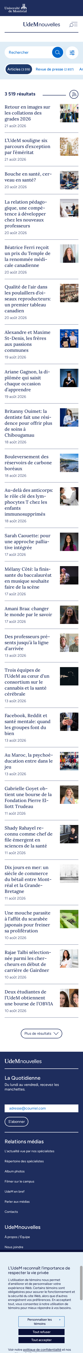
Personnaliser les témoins (44, 1322)
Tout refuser (41, 1332)
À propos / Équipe (17, 1237)
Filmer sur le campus (19, 1181)
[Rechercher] (57, 52)
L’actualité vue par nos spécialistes (29, 1151)
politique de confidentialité (42, 1350)
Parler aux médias (17, 1202)
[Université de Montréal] (16, 8)
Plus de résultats (37, 1033)
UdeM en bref (14, 1192)
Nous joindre (14, 1247)
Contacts (11, 1212)
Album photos (15, 1171)
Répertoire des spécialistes (24, 1161)
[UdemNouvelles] (41, 24)
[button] (72, 24)
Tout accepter (41, 1340)
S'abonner (16, 1121)
